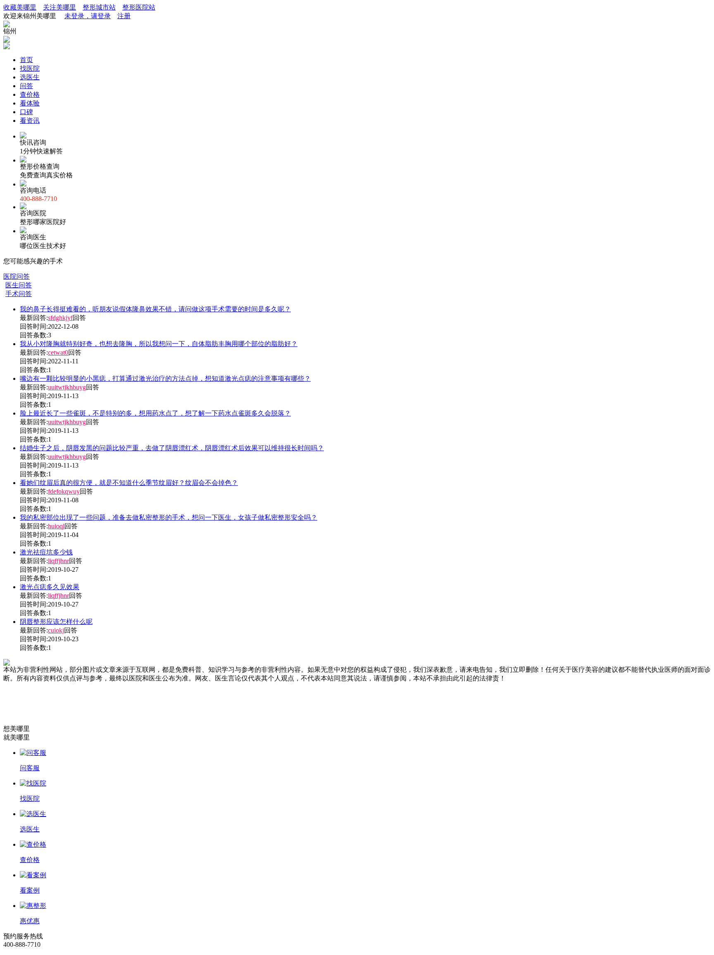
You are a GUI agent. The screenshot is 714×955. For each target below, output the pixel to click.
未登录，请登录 (87, 15)
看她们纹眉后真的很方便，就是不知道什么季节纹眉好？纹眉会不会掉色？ (129, 482)
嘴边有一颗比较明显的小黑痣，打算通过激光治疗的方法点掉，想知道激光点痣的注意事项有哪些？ (165, 378)
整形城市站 (99, 7)
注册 (124, 15)
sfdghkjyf (60, 317)
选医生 (30, 77)
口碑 (26, 111)
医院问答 (16, 276)
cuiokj (56, 630)
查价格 (30, 94)
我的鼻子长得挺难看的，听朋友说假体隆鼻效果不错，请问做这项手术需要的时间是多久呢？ (155, 309)
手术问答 (18, 293)
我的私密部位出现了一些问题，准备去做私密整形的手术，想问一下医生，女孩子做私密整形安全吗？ (168, 517)
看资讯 (30, 120)
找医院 (30, 68)
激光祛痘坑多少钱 (46, 552)
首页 (26, 59)
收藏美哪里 (19, 7)
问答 (26, 85)
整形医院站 (138, 7)
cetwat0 (58, 352)
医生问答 (18, 285)
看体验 (30, 103)
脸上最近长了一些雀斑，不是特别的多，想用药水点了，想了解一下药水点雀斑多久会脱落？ (155, 413)
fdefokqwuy (64, 491)
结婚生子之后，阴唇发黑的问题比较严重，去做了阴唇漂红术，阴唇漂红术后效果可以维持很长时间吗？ (172, 447)
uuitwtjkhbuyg (67, 387)
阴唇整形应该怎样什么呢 (56, 621)
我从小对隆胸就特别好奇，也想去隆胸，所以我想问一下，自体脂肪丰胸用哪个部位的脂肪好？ (159, 343)
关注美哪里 (59, 7)
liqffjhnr (58, 560)
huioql (56, 526)
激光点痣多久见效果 (49, 586)
